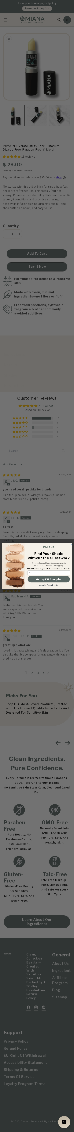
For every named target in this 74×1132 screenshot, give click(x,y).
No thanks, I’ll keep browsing (48, 585)
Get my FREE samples (48, 579)
